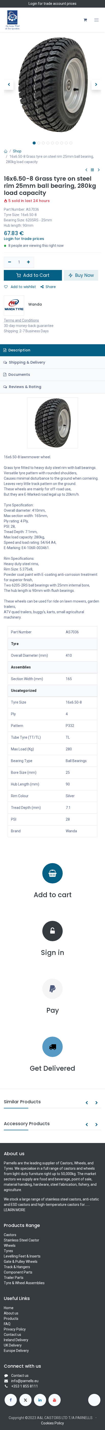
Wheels (10, 1245)
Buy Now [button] (84, 275)
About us (11, 1313)
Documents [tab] (18, 374)
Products (11, 1319)
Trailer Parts (13, 1278)
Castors (10, 1235)
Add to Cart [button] (35, 275)
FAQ (7, 1324)
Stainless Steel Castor (21, 1240)
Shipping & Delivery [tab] (26, 362)
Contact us (12, 1335)
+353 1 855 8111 (24, 1386)
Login (33, 4)
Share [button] (51, 286)
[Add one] (28, 262)
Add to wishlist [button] (23, 286)
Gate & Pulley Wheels (20, 1262)
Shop (17, 151)
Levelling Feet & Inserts (22, 1256)
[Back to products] (92, 170)
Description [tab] (18, 350)
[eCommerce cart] (85, 19)
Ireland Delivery (16, 1340)
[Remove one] (9, 262)
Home (9, 1308)
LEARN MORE (14, 1210)
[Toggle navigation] (96, 20)
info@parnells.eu (24, 1381)
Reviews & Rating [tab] (24, 386)
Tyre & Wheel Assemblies (24, 1283)
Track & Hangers (17, 1267)
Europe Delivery (16, 1351)
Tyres (8, 1251)
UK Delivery (13, 1345)
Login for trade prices (24, 238)
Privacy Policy (15, 1329)
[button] (9, 85)
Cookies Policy (52, 1423)
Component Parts (18, 1272)
